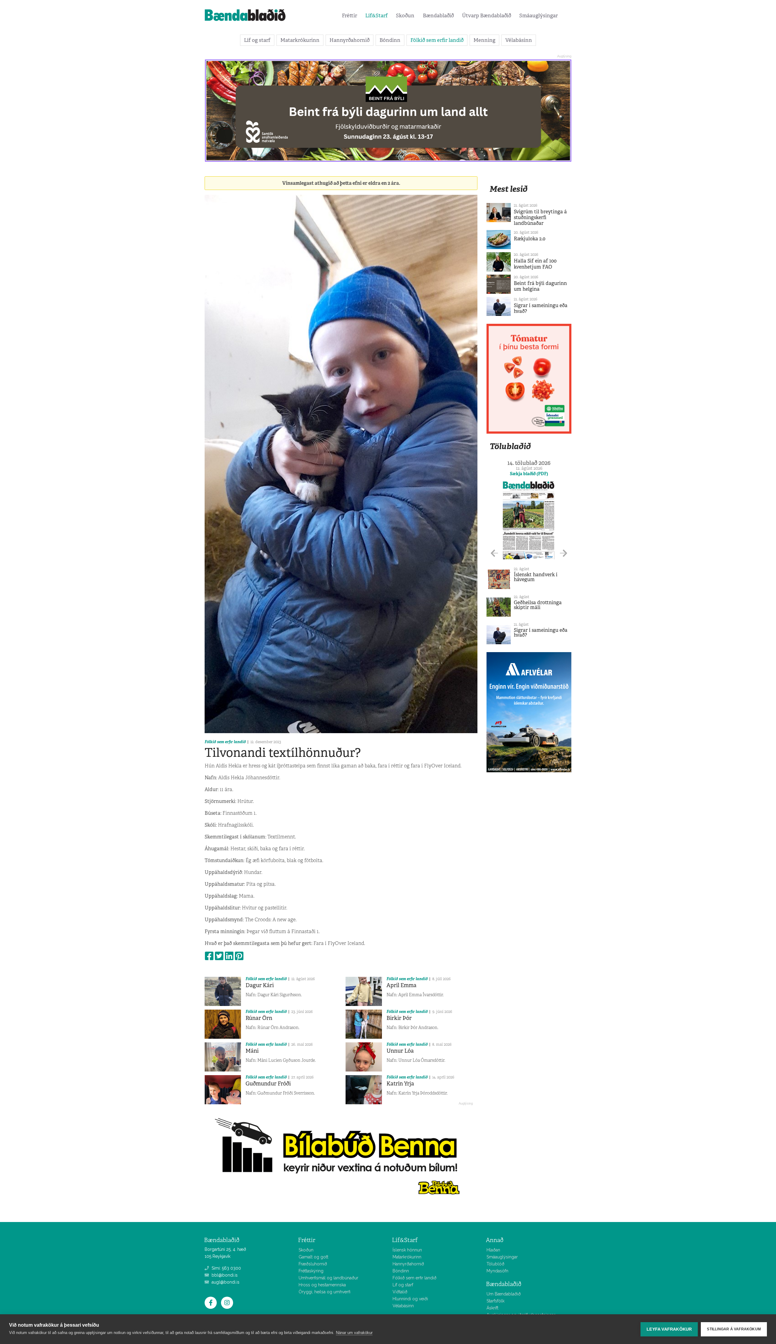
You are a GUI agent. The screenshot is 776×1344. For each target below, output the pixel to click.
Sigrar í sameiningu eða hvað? (540, 308)
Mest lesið (508, 189)
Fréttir (349, 15)
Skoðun (405, 15)
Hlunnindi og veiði (410, 1298)
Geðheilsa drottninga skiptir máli (538, 605)
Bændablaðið (438, 15)
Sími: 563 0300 (225, 1268)
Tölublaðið (510, 446)
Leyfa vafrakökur (669, 1329)
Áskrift (492, 1307)
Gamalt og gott (313, 1256)
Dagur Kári (260, 985)
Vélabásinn (518, 40)
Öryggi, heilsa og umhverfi (324, 1291)
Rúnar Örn (259, 1018)
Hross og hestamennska (322, 1284)
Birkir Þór (399, 1018)
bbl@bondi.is (224, 1275)
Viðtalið (400, 1291)
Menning (484, 40)
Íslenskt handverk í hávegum (535, 577)
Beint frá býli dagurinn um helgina (540, 286)
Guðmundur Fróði (268, 1083)
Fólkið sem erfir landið (436, 40)
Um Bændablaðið (504, 1294)
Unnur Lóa (400, 1051)
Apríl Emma (401, 985)
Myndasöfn (497, 1270)
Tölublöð (495, 1263)
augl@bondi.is (224, 1282)
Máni (252, 1051)
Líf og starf (257, 40)
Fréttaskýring (311, 1270)
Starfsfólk (495, 1300)
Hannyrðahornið (349, 40)
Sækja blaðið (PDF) (529, 473)
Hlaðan (493, 1250)
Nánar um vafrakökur (354, 1332)
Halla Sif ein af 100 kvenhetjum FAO (535, 264)
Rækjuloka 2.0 (529, 238)
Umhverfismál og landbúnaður (328, 1277)
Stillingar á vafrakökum (734, 1329)
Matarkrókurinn (299, 40)
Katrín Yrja (400, 1083)
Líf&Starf (376, 15)
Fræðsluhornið (313, 1263)
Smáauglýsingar (538, 15)
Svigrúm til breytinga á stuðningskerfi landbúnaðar (540, 217)
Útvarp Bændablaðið (486, 15)
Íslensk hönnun (407, 1250)
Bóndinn (390, 40)
